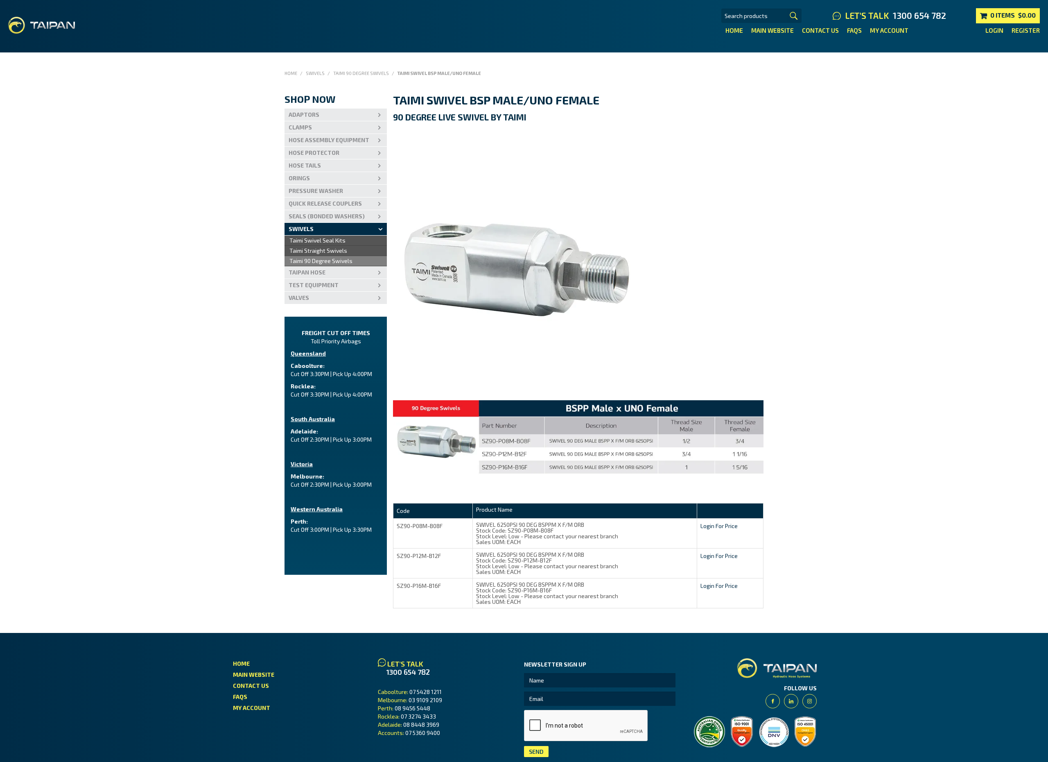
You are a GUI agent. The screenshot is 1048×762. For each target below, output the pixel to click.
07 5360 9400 (422, 732)
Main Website (772, 30)
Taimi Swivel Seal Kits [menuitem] (317, 240)
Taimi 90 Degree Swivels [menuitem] (320, 260)
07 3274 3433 (418, 716)
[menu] (336, 251)
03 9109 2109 (425, 699)
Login (994, 30)
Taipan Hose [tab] (307, 272)
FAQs (854, 30)
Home (734, 30)
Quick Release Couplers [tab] (325, 203)
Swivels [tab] (301, 228)
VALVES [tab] (299, 297)
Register (1026, 30)
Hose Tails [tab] (305, 165)
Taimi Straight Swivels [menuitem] (318, 250)
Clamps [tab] (300, 127)
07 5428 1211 (425, 691)
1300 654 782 (919, 15)
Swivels (315, 73)
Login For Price (719, 525)
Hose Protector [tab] (314, 152)
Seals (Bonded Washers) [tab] (327, 216)
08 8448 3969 (421, 724)
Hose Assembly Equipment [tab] (329, 139)
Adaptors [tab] (304, 114)
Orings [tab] (299, 178)
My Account (889, 30)
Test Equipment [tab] (314, 284)
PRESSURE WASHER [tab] (316, 190)
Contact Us (820, 30)
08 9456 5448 (412, 708)
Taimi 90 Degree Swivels (361, 73)
